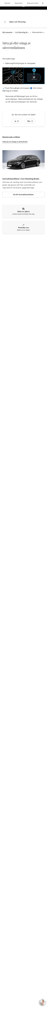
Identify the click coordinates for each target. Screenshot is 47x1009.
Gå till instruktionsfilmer (23, 194)
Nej (28, 121)
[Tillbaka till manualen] (5, 21)
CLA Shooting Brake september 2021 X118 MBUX (22, 32)
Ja (15, 121)
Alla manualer (7, 32)
